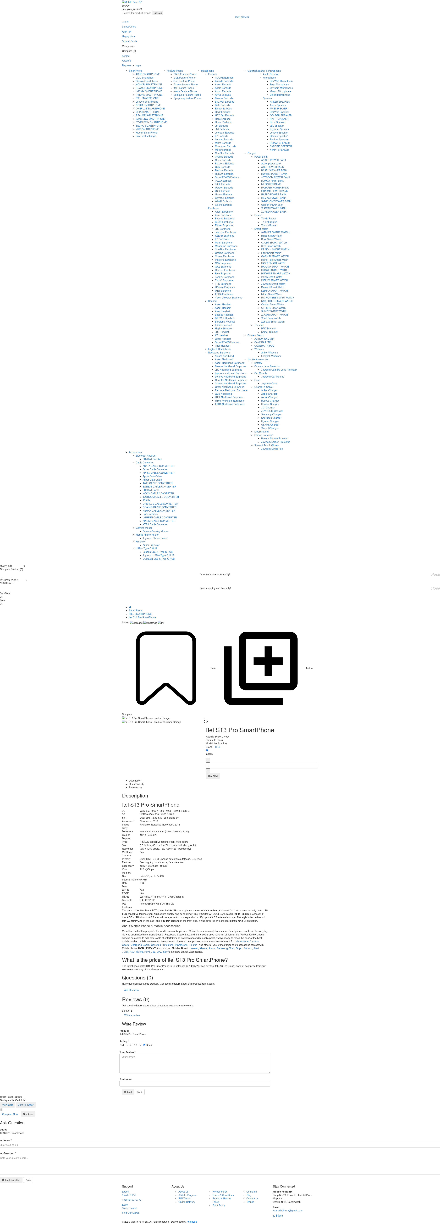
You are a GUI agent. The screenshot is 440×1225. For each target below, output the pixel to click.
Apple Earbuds (223, 88)
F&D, (133, 951)
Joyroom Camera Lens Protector (279, 369)
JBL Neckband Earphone (228, 369)
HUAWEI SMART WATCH (275, 270)
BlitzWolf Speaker (279, 112)
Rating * (124, 1041)
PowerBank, (181, 944)
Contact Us (252, 1198)
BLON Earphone (224, 222)
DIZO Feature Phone (185, 74)
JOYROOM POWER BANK (275, 177)
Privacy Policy (219, 1191)
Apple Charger (269, 393)
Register (126, 65)
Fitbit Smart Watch (271, 252)
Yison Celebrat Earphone (228, 297)
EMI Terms (184, 1198)
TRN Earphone (223, 283)
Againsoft (192, 1221)
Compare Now (10, 1114)
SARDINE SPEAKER (281, 146)
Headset (212, 301)
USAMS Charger (270, 424)
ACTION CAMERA (264, 338)
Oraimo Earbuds (224, 156)
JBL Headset (222, 332)
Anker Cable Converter (155, 469)
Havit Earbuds (222, 112)
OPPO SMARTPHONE (148, 112)
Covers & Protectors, (162, 944)
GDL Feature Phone (185, 77)
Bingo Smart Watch (271, 235)
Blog (248, 1195)
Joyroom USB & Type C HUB (158, 555)
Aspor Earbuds (223, 91)
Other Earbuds (223, 160)
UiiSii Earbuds (222, 191)
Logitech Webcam (271, 356)
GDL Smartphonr (145, 77)
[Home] (130, 607)
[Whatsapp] (274, 1215)
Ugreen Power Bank (272, 204)
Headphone (207, 70)
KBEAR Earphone (224, 235)
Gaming (252, 70)
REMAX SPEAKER (280, 143)
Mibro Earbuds (223, 143)
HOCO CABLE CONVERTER (158, 493)
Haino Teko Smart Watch (274, 259)
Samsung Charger (271, 414)
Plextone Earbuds (224, 163)
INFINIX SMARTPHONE (149, 91)
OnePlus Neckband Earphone (231, 380)
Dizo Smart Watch (271, 246)
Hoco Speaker (277, 122)
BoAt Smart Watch (271, 239)
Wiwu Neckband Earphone (229, 400)
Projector (141, 541)
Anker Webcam (269, 352)
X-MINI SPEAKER (279, 149)
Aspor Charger (269, 397)
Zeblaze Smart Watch (273, 321)
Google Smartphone (147, 81)
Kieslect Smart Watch (272, 287)
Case (257, 380)
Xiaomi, (204, 948)
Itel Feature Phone (184, 88)
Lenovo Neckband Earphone (230, 376)
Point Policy (218, 1205)
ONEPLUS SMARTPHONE (150, 108)
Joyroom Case (269, 383)
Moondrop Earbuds (225, 146)
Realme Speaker (279, 139)
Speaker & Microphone (268, 70)
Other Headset (223, 338)
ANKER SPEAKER (280, 101)
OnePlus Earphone (225, 249)
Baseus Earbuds (224, 98)
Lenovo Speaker (279, 132)
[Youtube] (279, 1215)
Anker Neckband (224, 359)
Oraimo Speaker (279, 136)
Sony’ (166, 951)
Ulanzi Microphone (280, 94)
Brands (250, 1202)
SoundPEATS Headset (227, 342)
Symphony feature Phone (187, 98)
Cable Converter (145, 462)
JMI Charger (268, 407)
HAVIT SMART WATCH (273, 263)
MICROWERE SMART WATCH (277, 297)
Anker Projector (151, 545)
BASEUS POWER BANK (274, 170)
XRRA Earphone (224, 294)
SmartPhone (135, 70)
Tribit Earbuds (222, 184)
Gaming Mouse (144, 527)
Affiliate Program (187, 1195)
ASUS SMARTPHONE (148, 74)
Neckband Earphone (219, 352)
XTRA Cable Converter (155, 524)
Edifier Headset (223, 325)
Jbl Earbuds (221, 125)
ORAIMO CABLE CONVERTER (160, 507)
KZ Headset (221, 335)
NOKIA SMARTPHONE (148, 105)
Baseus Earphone (224, 218)
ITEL (217, 747)
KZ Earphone (222, 239)
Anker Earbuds (223, 84)
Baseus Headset (224, 314)
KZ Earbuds (221, 136)
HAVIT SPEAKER (279, 118)
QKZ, (160, 951)
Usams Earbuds (223, 194)
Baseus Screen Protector (274, 438)
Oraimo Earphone (224, 252)
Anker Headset (223, 304)
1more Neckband (224, 356)
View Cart (7, 1104)
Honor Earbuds (223, 122)
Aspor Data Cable (152, 479)
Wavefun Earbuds (224, 197)
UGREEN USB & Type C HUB (159, 558)
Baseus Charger (270, 400)
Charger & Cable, (140, 944)
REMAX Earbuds (224, 173)
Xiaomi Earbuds (223, 204)
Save (213, 668)
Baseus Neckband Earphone (230, 366)
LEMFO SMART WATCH (274, 290)
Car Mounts (260, 373)
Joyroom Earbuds (224, 132)
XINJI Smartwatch (271, 318)
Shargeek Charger (271, 417)
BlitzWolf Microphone (281, 81)
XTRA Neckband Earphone (229, 404)
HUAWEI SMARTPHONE (149, 88)
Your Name (125, 1079)
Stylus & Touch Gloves (266, 445)
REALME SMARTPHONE (149, 115)
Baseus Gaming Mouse (155, 531)
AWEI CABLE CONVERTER (158, 483)
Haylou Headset (223, 328)
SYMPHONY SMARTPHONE (151, 122)
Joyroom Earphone (225, 232)
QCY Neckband (223, 393)
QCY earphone (223, 263)
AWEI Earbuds (223, 94)
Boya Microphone (279, 84)
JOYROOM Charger (272, 411)
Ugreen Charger (270, 421)
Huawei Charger (270, 404)
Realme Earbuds (224, 170)
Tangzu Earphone (224, 277)
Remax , (249, 948)
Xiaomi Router (269, 225)
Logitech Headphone (219, 349)
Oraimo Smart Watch (272, 304)
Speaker (267, 98)
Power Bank (260, 156)
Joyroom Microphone (281, 88)
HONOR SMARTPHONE (149, 84)
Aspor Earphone (224, 211)
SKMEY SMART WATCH (274, 311)
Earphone (213, 208)
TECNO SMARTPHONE (149, 125)
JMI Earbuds (222, 129)
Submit (128, 1092)
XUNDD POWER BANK (273, 211)
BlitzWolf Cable (151, 490)
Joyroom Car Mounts (272, 376)
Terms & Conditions (223, 1195)
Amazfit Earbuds (224, 81)
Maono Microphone (280, 91)
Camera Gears (256, 335)
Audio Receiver (271, 74)
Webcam (259, 349)
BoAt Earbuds (222, 105)
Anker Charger (269, 390)
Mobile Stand (261, 431)
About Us (183, 1191)
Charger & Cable (263, 387)
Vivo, (232, 948)
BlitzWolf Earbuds (224, 101)
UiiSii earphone (223, 290)
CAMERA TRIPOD (264, 345)
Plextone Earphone (225, 259)
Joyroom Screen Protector (275, 442)
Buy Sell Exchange (146, 136)
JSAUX (146, 500)
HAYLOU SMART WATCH (275, 266)
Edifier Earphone (224, 225)
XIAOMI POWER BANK (273, 208)
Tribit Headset (222, 345)
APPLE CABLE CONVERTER (158, 472)
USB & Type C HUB (146, 548)
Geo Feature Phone (184, 81)
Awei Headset (222, 311)
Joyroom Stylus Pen (272, 448)
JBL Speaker (277, 125)
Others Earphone (224, 256)
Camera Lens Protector (267, 366)
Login (138, 65)
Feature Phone (175, 70)
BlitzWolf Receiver (152, 459)
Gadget (252, 153)
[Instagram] (281, 1215)
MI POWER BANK (271, 184)
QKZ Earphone (223, 266)
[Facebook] (277, 1215)
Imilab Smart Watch (271, 277)
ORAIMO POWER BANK (274, 191)
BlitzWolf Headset (224, 318)
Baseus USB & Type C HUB (158, 551)
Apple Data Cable (152, 476)
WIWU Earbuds (223, 201)
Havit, (147, 951)
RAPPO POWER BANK (273, 194)
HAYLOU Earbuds (224, 115)
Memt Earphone (224, 242)
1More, (140, 951)
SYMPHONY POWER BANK (276, 201)
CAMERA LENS (262, 342)
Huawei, (194, 948)
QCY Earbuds (222, 167)
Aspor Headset (223, 307)
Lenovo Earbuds (224, 139)
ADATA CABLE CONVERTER (158, 466)
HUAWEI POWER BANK (274, 173)
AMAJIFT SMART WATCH (275, 232)
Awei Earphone (223, 215)
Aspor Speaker (278, 105)
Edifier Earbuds (223, 108)
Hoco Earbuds (222, 118)
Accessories (135, 452)
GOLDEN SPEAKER (281, 115)
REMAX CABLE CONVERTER (159, 510)
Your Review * (127, 1052)
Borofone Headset (225, 321)
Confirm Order (26, 1104)
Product (124, 1030)
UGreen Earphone (225, 287)
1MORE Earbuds (224, 77)
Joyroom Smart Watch (273, 283)
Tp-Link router (269, 222)
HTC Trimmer (268, 328)
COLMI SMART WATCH (274, 242)
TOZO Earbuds (223, 180)
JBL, (154, 951)
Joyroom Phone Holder (155, 538)
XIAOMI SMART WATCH (274, 314)
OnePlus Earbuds (224, 153)
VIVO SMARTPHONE (147, 129)
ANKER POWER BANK (273, 160)
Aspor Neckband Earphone (229, 362)
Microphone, (242, 941)
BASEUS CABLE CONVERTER (159, 486)
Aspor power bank (271, 163)
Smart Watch (261, 228)
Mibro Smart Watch (271, 294)
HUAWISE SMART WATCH (275, 273)
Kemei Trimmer (269, 332)
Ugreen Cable (150, 514)
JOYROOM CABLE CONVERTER (161, 496)
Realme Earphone (225, 270)
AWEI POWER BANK (272, 167)
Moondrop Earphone (226, 246)
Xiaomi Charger (269, 428)
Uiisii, (126, 951)
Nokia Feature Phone (185, 91)
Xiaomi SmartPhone (146, 132)
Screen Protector (263, 435)
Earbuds (212, 74)
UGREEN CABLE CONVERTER (160, 517)
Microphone (269, 77)
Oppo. (240, 948)
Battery (258, 362)
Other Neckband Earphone (229, 387)
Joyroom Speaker (279, 129)
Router (258, 215)
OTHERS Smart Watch (273, 307)
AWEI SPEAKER (278, 108)
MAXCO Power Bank (272, 180)
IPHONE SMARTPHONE (149, 94)
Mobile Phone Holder (147, 534)
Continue (28, 1114)
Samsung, (223, 948)
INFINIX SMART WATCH (274, 280)
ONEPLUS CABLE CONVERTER (160, 503)
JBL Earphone (222, 228)
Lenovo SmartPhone (147, 101)
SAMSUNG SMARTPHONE (150, 118)
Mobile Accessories (258, 359)
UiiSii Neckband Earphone (229, 397)
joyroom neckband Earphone (230, 373)
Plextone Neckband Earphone (231, 390)
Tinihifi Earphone (224, 280)
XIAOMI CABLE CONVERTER (159, 521)
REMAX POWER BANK (273, 197)
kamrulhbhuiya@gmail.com (287, 1210)
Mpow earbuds (223, 149)
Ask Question (131, 990)
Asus (212, 948)
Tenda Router (268, 218)
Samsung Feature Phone (187, 94)
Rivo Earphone (223, 273)
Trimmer (258, 325)
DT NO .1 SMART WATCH (275, 249)
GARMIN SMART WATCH (275, 256)
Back (139, 1092)
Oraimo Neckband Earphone (230, 383)
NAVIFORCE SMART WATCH (277, 301)
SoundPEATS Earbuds (227, 177)
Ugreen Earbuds (224, 187)
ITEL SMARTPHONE (147, 98)
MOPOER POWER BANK (275, 187)
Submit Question (11, 1180)
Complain (251, 1191)
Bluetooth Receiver (146, 455)
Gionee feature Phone (186, 84)
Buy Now (213, 776)
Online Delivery (186, 1202)
